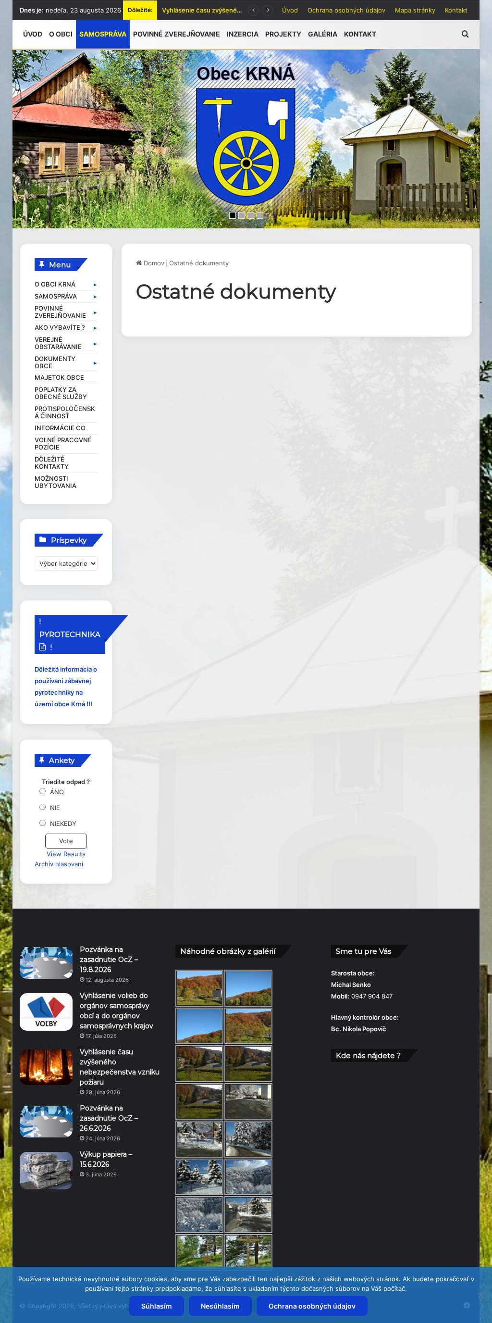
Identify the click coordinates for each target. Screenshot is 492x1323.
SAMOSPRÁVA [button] (102, 34)
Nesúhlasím (220, 1306)
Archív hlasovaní (59, 864)
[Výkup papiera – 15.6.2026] (46, 1170)
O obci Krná (55, 284)
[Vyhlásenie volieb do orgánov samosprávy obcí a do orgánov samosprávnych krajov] (46, 1012)
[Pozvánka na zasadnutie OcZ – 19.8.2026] (46, 963)
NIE (55, 807)
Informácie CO (60, 428)
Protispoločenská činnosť (65, 412)
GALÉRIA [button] (322, 34)
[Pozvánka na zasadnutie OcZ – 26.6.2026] (46, 1121)
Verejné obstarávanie (58, 343)
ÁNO (57, 792)
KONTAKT (360, 34)
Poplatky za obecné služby (61, 393)
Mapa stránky (415, 10)
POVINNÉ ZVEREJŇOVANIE (176, 34)
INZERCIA (242, 34)
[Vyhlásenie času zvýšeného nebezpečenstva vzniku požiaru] (46, 1067)
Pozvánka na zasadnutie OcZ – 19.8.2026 (109, 959)
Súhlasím (156, 1306)
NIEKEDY (63, 823)
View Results (66, 854)
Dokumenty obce (55, 362)
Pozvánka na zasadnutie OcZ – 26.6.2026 (223, 10)
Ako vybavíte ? (60, 327)
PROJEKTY (283, 34)
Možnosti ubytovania (55, 482)
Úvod (290, 10)
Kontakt (456, 10)
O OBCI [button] (61, 34)
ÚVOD (32, 34)
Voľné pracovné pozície (63, 444)
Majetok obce (59, 377)
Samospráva (56, 296)
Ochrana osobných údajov (346, 10)
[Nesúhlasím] (480, 1295)
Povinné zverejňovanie (60, 312)
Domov (153, 263)
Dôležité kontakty (52, 463)
